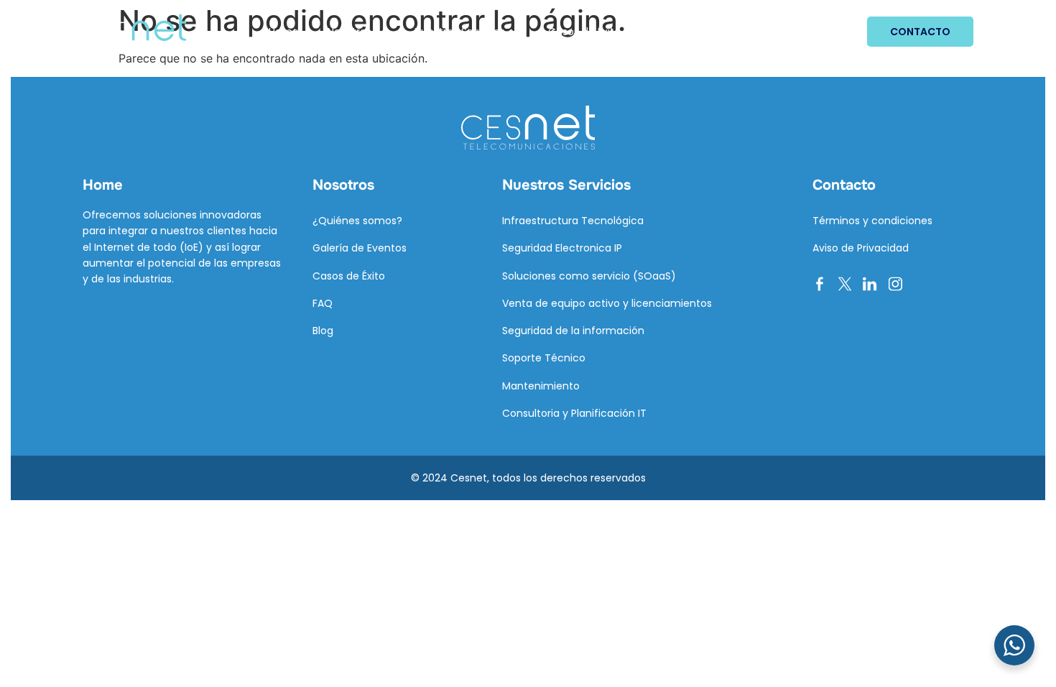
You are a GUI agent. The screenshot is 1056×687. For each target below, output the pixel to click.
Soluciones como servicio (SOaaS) (589, 276)
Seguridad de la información (573, 330)
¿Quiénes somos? (357, 220)
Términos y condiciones (872, 220)
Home (284, 31)
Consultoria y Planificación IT (574, 413)
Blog (659, 31)
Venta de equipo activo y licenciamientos (607, 303)
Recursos (721, 31)
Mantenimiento (541, 386)
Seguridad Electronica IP (562, 248)
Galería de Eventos (359, 248)
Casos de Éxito (584, 31)
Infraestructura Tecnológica (573, 220)
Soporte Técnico (543, 358)
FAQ (322, 303)
